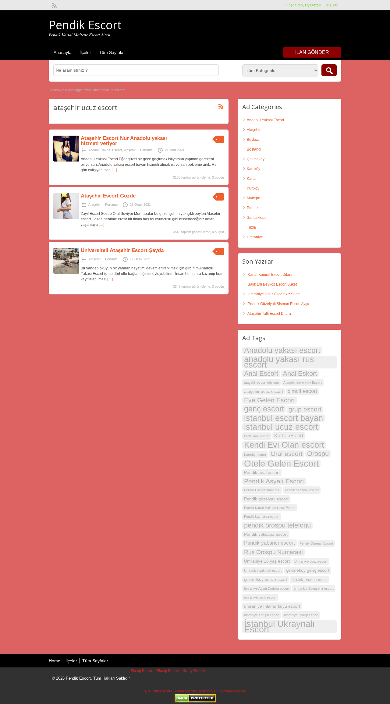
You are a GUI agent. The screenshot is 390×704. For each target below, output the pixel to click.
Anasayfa (63, 52)
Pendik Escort (85, 25)
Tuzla (251, 227)
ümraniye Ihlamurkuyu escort (272, 606)
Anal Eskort (300, 373)
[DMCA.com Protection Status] (195, 701)
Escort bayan (207, 691)
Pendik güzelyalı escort (266, 498)
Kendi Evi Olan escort (284, 445)
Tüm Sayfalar (112, 52)
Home (54, 660)
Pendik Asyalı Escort (274, 481)
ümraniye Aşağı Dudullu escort (266, 588)
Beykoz (253, 139)
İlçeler (85, 52)
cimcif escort (302, 391)
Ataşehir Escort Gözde (108, 196)
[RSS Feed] (53, 4)
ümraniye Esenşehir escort (314, 588)
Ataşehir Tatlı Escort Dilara (269, 313)
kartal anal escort (257, 436)
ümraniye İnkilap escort (301, 615)
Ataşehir (129, 150)
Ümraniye (255, 237)
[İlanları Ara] (329, 70)
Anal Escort (261, 373)
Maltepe (253, 198)
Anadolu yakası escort (282, 350)
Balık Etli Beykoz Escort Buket (272, 284)
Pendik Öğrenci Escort (316, 543)
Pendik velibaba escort (266, 534)
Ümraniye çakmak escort (263, 570)
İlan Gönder (312, 52)
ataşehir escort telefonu (261, 382)
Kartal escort (288, 436)
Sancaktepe (257, 217)
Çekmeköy (255, 159)
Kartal (252, 178)
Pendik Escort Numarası (262, 490)
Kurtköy (253, 188)
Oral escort (287, 453)
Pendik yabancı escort (269, 543)
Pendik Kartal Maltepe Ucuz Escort (270, 508)
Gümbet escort (183, 691)
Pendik (252, 208)
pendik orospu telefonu (277, 525)
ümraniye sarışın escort (261, 615)
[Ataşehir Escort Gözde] (66, 218)
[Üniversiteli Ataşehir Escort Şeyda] (66, 272)
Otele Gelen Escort (281, 463)
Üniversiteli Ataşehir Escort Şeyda (122, 250)
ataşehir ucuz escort (263, 391)
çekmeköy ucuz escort (265, 579)
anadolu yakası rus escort (279, 362)
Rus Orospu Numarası (273, 552)
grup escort (305, 409)
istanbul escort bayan (283, 418)
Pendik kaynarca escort (261, 516)
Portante (146, 150)
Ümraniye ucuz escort (310, 561)
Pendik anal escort (262, 472)
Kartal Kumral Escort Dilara (270, 274)
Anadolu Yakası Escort (105, 150)
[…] (114, 170)
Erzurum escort (157, 691)
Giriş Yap (331, 5)
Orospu (318, 453)
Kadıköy (253, 169)
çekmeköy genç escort (307, 570)
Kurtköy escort (255, 455)
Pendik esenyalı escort (302, 490)
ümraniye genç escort (260, 597)
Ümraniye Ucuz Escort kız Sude (274, 294)
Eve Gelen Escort (269, 400)
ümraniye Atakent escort (310, 579)
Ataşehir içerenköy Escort (302, 382)
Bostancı (254, 149)
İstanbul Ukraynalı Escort (279, 626)
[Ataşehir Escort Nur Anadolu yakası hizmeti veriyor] (66, 160)
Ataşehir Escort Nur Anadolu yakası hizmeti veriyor (124, 140)
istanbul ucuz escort (281, 427)
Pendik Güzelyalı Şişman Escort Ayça (278, 304)
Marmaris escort (231, 691)
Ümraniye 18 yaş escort (267, 561)
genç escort (264, 409)
